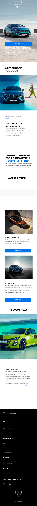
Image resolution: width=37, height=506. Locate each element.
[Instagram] (9, 484)
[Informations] (26, 385)
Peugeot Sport (6, 473)
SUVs (4, 443)
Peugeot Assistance (7, 463)
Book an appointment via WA (9, 462)
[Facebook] (4, 484)
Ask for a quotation (7, 452)
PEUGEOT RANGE (8, 439)
